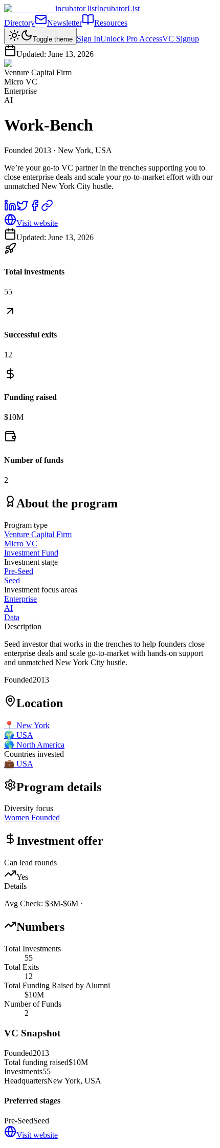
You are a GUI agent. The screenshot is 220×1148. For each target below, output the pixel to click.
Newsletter (64, 22)
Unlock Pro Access (131, 38)
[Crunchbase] (47, 208)
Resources (110, 22)
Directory (19, 22)
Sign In (88, 38)
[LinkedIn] (10, 208)
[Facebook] (35, 208)
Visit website (37, 223)
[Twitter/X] (22, 208)
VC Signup (180, 38)
